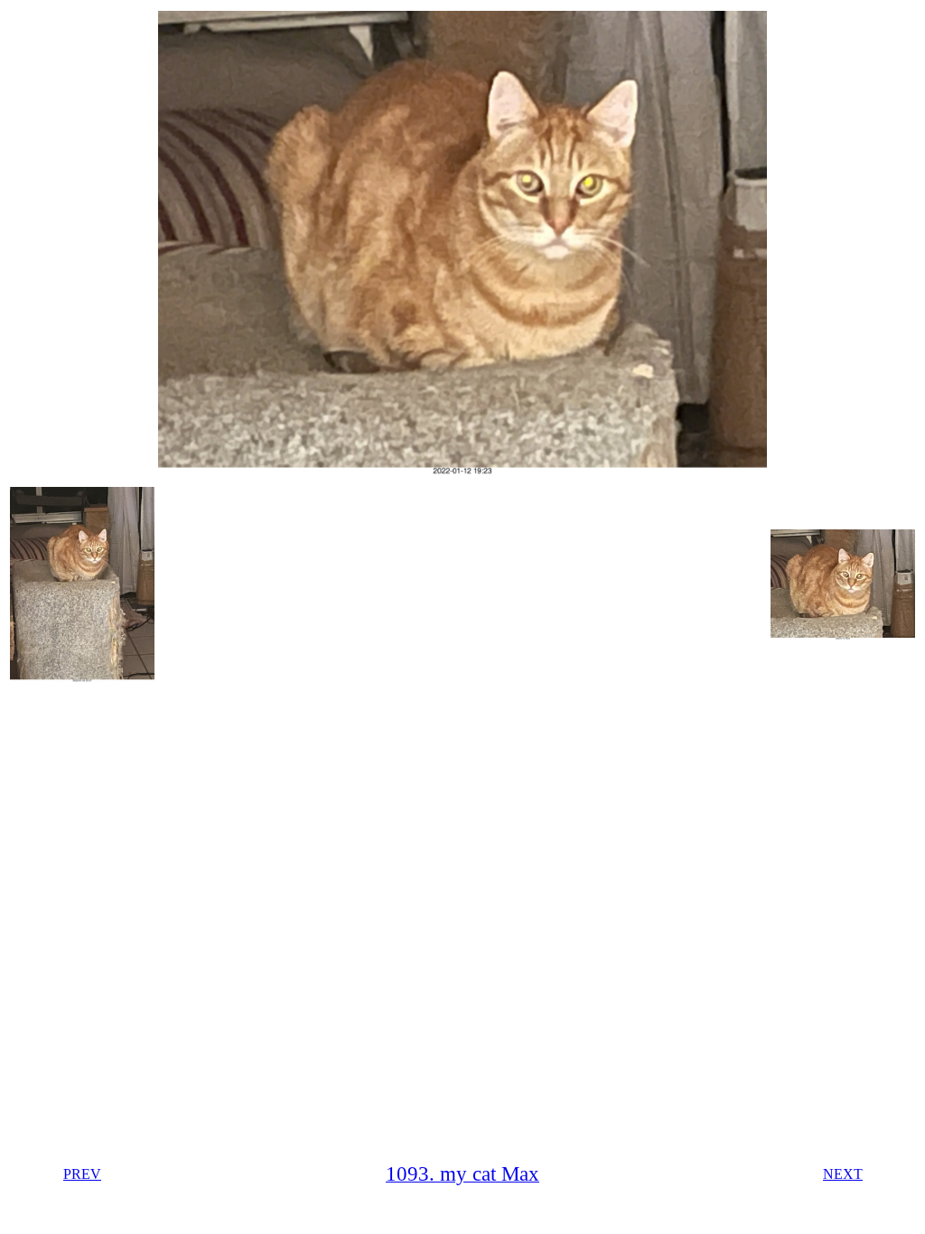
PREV (82, 1174)
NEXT (843, 1174)
